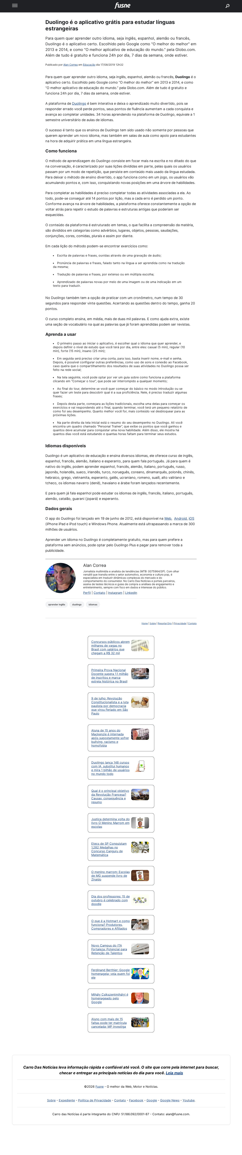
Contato (99, 593)
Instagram (115, 593)
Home (145, 623)
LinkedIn (131, 593)
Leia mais (174, 1073)
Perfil (87, 593)
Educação (89, 64)
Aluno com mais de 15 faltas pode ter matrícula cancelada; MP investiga (109, 1022)
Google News (169, 1100)
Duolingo (79, 103)
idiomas (93, 604)
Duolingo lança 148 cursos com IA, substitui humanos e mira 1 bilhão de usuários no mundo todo (110, 768)
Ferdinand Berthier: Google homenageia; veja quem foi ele (110, 973)
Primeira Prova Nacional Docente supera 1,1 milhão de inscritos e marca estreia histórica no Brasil (109, 675)
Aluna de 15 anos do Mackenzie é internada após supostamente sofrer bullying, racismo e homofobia (110, 738)
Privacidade (180, 623)
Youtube (189, 1100)
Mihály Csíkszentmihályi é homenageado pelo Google (109, 998)
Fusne (99, 1086)
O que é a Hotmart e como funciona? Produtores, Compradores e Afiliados (110, 924)
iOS (191, 518)
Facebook (136, 1100)
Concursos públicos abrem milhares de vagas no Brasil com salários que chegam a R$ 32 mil (110, 647)
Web (167, 518)
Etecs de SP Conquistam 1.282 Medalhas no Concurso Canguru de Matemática (109, 849)
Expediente (67, 1100)
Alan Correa (70, 64)
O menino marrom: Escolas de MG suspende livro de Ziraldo (110, 875)
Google (152, 1100)
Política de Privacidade (94, 1100)
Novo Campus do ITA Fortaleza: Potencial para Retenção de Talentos (109, 949)
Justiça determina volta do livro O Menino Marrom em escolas (110, 822)
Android (180, 518)
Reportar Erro (165, 623)
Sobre (153, 623)
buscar (221, 1)
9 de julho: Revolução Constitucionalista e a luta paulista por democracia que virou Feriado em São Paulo (110, 705)
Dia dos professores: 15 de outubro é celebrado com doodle (110, 900)
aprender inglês (56, 604)
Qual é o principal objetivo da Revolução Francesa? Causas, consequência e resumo (110, 796)
